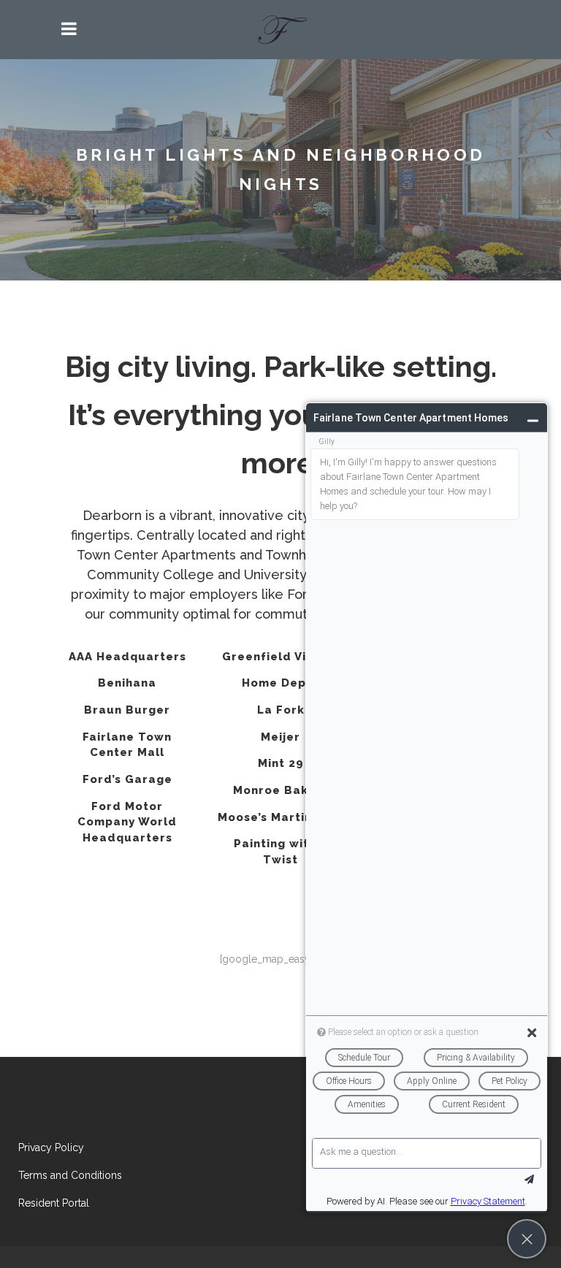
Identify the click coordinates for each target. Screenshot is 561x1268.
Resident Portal (53, 1203)
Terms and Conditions (70, 1175)
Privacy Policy (51, 1147)
